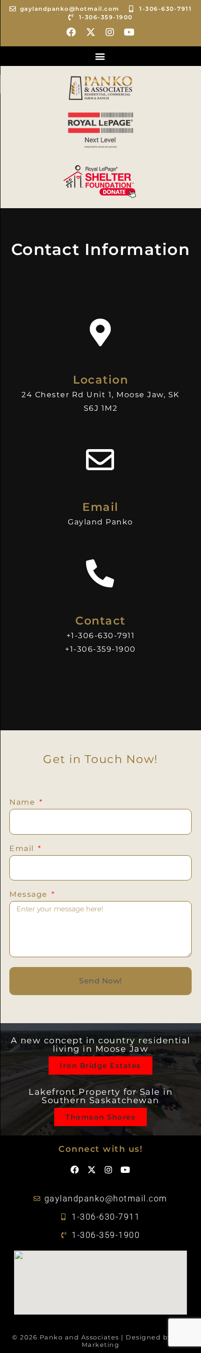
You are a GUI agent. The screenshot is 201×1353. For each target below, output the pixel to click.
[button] (100, 56)
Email (100, 507)
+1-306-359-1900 (100, 649)
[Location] (100, 333)
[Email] (100, 460)
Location (100, 379)
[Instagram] (110, 32)
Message (29, 894)
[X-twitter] (90, 32)
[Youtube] (129, 32)
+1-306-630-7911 (100, 635)
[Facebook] (71, 32)
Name (23, 802)
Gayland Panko (100, 521)
